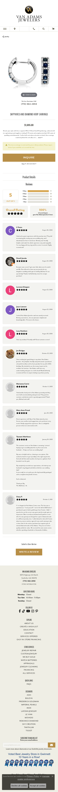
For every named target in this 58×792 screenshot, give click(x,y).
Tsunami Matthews (23, 437)
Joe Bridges (20, 350)
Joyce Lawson (21, 306)
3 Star (25, 196)
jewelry (7, 36)
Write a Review (29, 552)
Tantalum (29, 727)
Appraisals (29, 663)
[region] (29, 71)
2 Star (25, 199)
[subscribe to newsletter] (51, 744)
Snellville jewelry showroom (42, 749)
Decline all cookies (19, 786)
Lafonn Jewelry (29, 711)
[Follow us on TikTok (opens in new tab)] (23, 611)
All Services (29, 673)
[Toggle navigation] (4, 28)
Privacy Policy (33, 776)
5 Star (25, 191)
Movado (29, 718)
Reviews (29, 184)
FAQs (29, 684)
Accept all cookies (37, 786)
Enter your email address (29, 740)
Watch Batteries (29, 660)
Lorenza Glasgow (23, 287)
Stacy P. (19, 497)
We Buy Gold (29, 657)
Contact (29, 633)
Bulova (29, 698)
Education (29, 630)
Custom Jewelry (29, 654)
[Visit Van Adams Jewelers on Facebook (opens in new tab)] (20, 611)
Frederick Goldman (29, 701)
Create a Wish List (29, 627)
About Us (29, 623)
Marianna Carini (22, 384)
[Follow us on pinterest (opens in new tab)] (36, 611)
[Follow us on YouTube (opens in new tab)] (28, 611)
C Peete (19, 227)
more (39, 137)
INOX (29, 708)
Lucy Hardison (21, 331)
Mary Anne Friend (23, 410)
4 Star (25, 194)
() (51, 191)
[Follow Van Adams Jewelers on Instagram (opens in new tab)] (32, 611)
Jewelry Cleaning (29, 667)
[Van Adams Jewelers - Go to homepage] (29, 13)
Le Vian (28, 714)
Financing (29, 670)
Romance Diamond (29, 721)
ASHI (29, 695)
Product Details (29, 177)
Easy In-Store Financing (29, 640)
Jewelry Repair (29, 650)
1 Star (25, 202)
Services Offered (29, 636)
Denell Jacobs (21, 258)
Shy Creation (29, 724)
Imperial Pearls (29, 705)
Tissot (29, 731)
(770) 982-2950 (29, 104)
